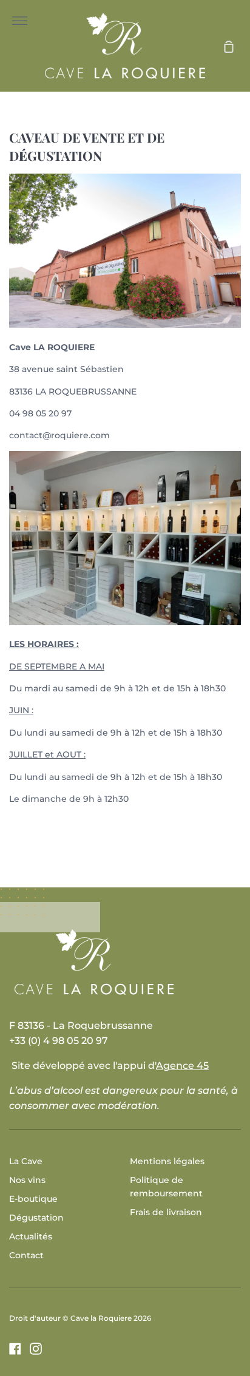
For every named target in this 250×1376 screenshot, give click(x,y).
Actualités (30, 1236)
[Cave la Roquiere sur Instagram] (36, 1349)
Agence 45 (182, 1065)
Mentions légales (167, 1161)
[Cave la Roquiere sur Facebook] (15, 1349)
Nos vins (27, 1179)
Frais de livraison (166, 1212)
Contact (26, 1255)
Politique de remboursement (166, 1186)
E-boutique (33, 1198)
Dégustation (36, 1217)
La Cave (25, 1161)
